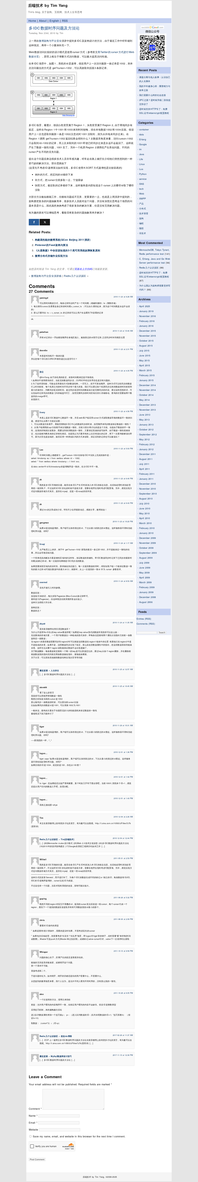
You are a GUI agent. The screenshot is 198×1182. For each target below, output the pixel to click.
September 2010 (148, 493)
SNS (141, 183)
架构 (141, 218)
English (54, 21)
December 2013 (147, 404)
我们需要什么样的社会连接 (152, 95)
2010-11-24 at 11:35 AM (123, 622)
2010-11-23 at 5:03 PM (123, 448)
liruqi (42, 544)
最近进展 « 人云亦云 (49, 670)
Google (143, 144)
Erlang (142, 139)
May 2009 (144, 572)
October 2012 (146, 429)
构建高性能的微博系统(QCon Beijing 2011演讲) (62, 239)
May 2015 (144, 360)
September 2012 (148, 434)
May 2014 (144, 399)
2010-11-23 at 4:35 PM (123, 370)
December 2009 (147, 537)
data (141, 134)
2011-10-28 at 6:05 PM (123, 993)
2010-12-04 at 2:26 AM (123, 816)
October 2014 (146, 394)
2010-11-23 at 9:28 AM (123, 296)
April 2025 (144, 306)
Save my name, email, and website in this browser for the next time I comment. (79, 1136)
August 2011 (146, 459)
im (140, 149)
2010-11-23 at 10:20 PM (123, 521)
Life (141, 159)
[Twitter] (45, 222)
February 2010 (147, 528)
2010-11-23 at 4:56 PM (123, 411)
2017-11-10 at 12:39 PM (123, 1055)
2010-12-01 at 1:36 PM (123, 752)
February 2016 (147, 321)
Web (141, 193)
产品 (141, 203)
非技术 (142, 233)
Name (33, 1115)
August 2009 (146, 557)
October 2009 (146, 547)
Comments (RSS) (146, 623)
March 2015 (145, 370)
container (144, 129)
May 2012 (144, 439)
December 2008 (147, 597)
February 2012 (147, 444)
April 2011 (144, 468)
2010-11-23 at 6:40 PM (123, 478)
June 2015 (144, 355)
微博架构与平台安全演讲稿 (46, 276)
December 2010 (147, 483)
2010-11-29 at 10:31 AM (123, 725)
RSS (65, 21)
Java (141, 154)
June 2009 (144, 567)
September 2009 (148, 552)
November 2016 (147, 316)
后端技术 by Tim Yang (48, 5)
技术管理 (143, 213)
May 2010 (144, 513)
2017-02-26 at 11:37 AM (123, 1035)
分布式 (142, 208)
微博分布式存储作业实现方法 (51, 256)
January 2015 (146, 380)
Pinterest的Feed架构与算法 (51, 245)
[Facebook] (34, 222)
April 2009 (144, 577)
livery (42, 412)
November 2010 (147, 488)
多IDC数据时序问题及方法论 (54, 28)
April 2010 (144, 518)
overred (43, 582)
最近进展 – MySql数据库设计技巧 (56, 1056)
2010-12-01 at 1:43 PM (123, 798)
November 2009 (147, 542)
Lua (141, 169)
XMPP (142, 198)
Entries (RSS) (144, 618)
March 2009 (145, 582)
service (142, 178)
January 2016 (146, 325)
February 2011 (147, 473)
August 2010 (146, 498)
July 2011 (144, 463)
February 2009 (147, 587)
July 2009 (144, 562)
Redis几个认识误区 (149, 267)
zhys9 (42, 623)
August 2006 (146, 602)
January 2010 (146, 533)
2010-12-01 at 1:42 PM (123, 777)
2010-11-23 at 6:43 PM (123, 503)
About (43, 21)
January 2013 (146, 424)
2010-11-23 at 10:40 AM (123, 331)
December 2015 (147, 330)
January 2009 (146, 592)
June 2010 (144, 508)
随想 (141, 228)
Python (142, 174)
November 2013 (147, 409)
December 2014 (147, 385)
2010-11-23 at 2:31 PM (123, 349)
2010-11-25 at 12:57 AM (123, 669)
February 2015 (147, 375)
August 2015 (146, 345)
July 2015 (144, 350)
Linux (142, 164)
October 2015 (146, 340)
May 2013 (144, 419)
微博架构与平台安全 (50, 40)
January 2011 (146, 478)
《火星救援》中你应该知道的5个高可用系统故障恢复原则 (67, 250)
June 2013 (144, 414)
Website (33, 1129)
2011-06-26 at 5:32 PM (123, 897)
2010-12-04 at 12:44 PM (123, 838)
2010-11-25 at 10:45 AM (123, 686)
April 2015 (144, 365)
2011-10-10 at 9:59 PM (123, 951)
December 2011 (147, 454)
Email (33, 1122)
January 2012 (146, 449)
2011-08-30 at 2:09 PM (123, 919)
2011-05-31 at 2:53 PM (123, 858)
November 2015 (147, 335)
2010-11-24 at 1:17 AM (123, 543)
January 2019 (146, 311)
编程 (141, 223)
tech (141, 188)
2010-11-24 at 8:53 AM (123, 581)
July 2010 (144, 503)
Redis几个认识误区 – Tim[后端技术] (57, 839)
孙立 (42, 371)
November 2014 (147, 389)
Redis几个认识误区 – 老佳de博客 (56, 1036)
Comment (35, 1108)
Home (32, 21)
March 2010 (145, 523)
